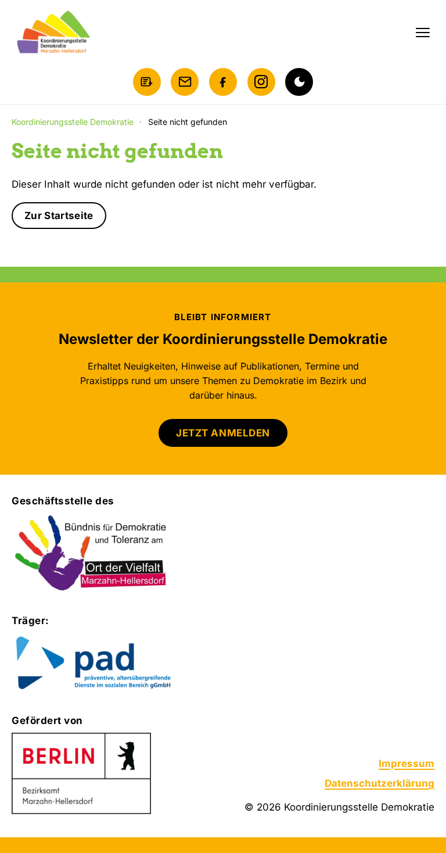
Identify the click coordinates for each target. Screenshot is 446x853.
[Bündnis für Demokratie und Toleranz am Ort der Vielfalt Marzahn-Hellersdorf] (91, 553)
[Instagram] (261, 82)
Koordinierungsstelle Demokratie (73, 122)
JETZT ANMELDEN (222, 433)
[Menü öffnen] (422, 32)
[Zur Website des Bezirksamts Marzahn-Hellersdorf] (81, 773)
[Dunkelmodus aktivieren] (299, 82)
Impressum (406, 763)
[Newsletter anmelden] (147, 82)
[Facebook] (223, 82)
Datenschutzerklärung (379, 783)
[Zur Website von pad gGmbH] (114, 663)
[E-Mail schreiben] (185, 82)
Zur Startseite (58, 215)
